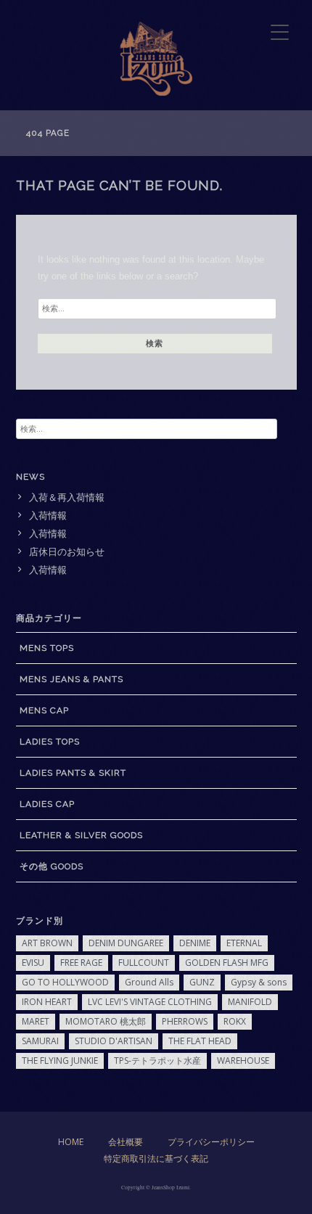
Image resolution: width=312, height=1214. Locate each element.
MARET (35, 1021)
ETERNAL (244, 943)
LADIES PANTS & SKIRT (73, 773)
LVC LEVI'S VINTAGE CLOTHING (150, 1002)
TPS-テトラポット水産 (157, 1060)
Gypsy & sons (259, 982)
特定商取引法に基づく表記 (156, 1158)
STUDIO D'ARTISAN (113, 1041)
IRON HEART (47, 1002)
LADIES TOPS (50, 742)
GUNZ (202, 982)
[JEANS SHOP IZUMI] (156, 92)
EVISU (33, 962)
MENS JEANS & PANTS (71, 679)
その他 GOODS (51, 866)
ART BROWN (47, 943)
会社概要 (125, 1142)
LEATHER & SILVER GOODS (81, 835)
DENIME (194, 943)
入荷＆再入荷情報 (66, 497)
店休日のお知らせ (66, 552)
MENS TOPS (47, 648)
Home (70, 1142)
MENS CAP (44, 710)
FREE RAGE (81, 962)
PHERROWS (185, 1021)
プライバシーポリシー (211, 1142)
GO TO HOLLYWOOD (65, 982)
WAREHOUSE (243, 1060)
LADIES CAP (47, 804)
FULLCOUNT (143, 962)
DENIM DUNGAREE (126, 943)
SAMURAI (40, 1041)
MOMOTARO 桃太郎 (105, 1021)
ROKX (234, 1021)
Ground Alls (149, 982)
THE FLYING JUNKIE (60, 1060)
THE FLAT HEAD (199, 1041)
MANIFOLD (250, 1002)
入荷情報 (48, 515)
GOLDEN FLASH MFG (226, 962)
